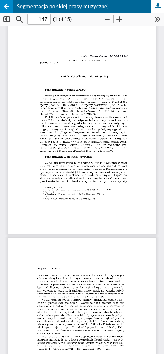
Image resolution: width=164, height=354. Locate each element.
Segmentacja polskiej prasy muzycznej (62, 6)
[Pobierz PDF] (157, 6)
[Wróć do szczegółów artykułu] (6, 6)
